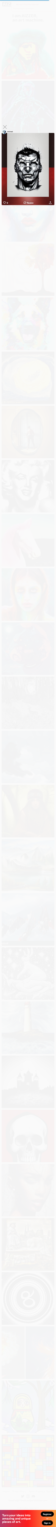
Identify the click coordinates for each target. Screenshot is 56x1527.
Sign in (47, 1523)
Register (47, 1514)
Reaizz (30, 202)
